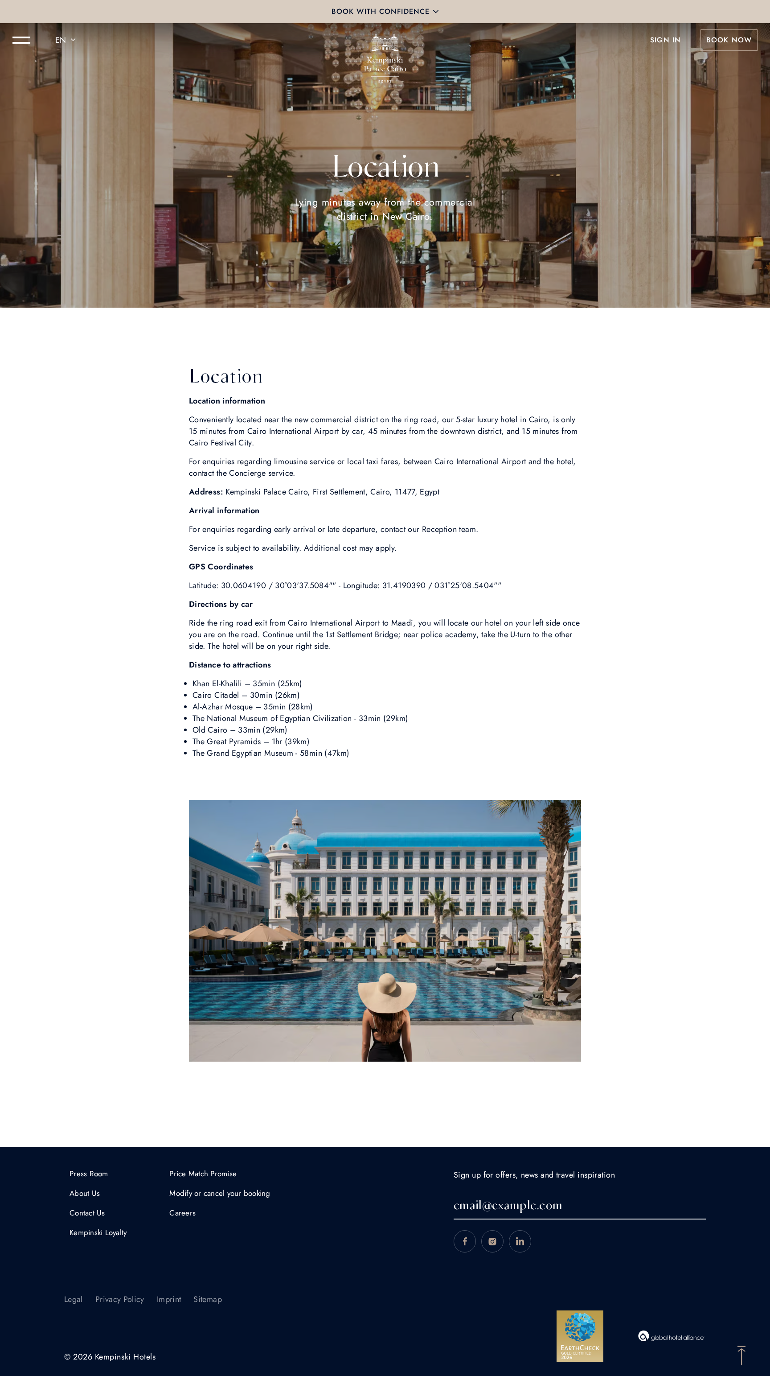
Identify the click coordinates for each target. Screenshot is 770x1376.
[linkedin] (520, 1241)
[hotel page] (385, 40)
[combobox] (67, 40)
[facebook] (465, 1241)
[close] (436, 11)
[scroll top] (741, 1354)
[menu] (21, 40)
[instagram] (492, 1241)
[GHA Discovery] (671, 1336)
